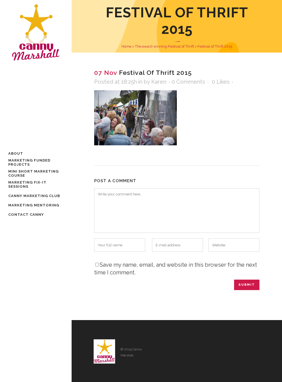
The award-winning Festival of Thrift (164, 46)
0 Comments (188, 81)
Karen (158, 81)
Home (126, 46)
